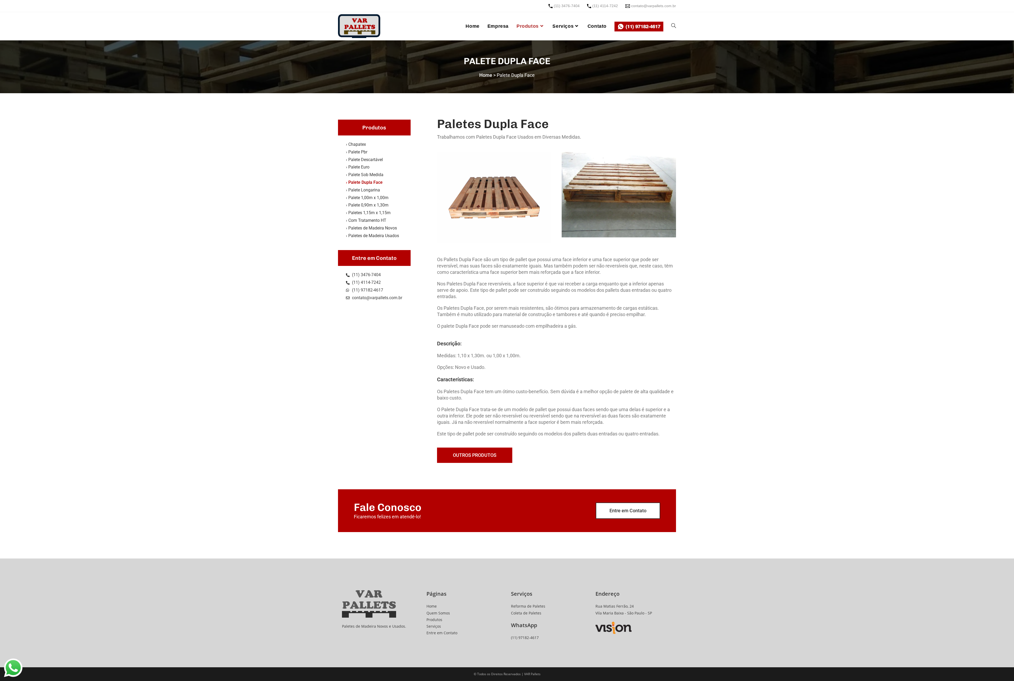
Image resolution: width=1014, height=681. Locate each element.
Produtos (434, 619)
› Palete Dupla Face (364, 182)
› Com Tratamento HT (366, 220)
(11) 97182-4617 (525, 637)
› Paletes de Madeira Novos (371, 228)
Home (431, 606)
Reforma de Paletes (528, 606)
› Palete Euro (357, 167)
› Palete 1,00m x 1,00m (367, 197)
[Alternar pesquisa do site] (673, 26)
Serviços (433, 626)
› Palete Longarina (363, 189)
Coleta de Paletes (526, 613)
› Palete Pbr (356, 151)
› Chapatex (356, 144)
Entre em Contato (441, 632)
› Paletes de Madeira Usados (372, 235)
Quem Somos (438, 613)
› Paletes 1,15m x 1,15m (368, 212)
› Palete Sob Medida (364, 174)
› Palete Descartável (364, 159)
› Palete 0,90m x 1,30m (367, 205)
